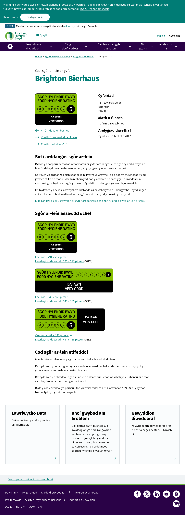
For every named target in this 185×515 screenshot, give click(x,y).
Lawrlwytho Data (29, 413)
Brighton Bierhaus (83, 56)
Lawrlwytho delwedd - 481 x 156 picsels (59, 339)
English (161, 35)
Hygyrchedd (29, 492)
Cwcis (8, 507)
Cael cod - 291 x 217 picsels (52, 257)
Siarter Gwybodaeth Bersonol (46, 501)
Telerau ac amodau (86, 492)
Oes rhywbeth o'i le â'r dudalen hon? (30, 479)
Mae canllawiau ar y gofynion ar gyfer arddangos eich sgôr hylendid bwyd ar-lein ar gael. (90, 200)
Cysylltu (44, 35)
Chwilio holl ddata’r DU (55, 144)
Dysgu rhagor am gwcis (94, 9)
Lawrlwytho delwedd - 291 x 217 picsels (59, 261)
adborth (68, 26)
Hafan (38, 56)
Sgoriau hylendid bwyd (57, 56)
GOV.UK (36, 508)
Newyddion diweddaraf (143, 415)
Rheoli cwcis (10, 17)
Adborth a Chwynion (82, 500)
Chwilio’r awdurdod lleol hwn (59, 137)
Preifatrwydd (13, 500)
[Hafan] (10, 46)
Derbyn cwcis (35, 17)
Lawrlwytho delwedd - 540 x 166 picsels (59, 301)
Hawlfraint (11, 492)
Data (21, 508)
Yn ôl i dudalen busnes (55, 130)
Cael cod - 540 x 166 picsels (52, 297)
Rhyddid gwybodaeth (56, 494)
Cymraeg (174, 35)
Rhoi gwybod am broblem (88, 415)
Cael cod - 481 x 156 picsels (52, 335)
